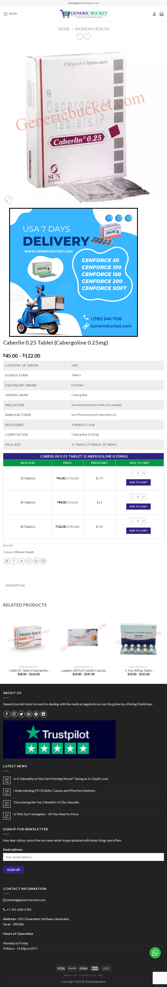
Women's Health (92, 29)
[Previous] (3, 647)
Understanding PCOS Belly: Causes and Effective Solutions (54, 790)
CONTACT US (87, 975)
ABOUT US (70, 975)
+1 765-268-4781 (19, 909)
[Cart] (161, 13)
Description (15, 585)
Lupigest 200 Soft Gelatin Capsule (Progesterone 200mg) (83, 671)
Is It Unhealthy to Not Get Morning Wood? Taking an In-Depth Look (61, 779)
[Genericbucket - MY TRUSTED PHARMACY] (84, 14)
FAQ (100, 975)
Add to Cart (139, 482)
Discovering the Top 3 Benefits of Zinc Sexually (46, 802)
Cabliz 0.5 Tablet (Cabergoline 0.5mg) (28, 671)
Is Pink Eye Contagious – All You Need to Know (46, 814)
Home (64, 29)
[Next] (164, 647)
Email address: (13, 849)
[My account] (154, 13)
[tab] (15, 585)
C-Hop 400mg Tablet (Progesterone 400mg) (138, 671)
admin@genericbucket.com (26, 900)
